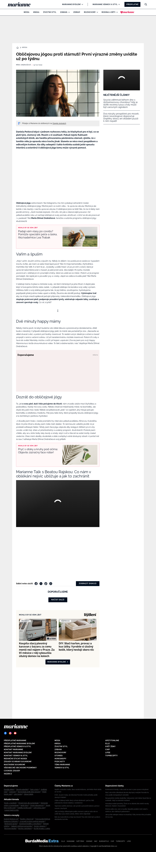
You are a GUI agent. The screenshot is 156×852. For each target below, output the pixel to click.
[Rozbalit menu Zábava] (68, 12)
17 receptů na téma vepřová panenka (32, 821)
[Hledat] (145, 4)
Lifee (107, 753)
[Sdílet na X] (40, 583)
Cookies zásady (12, 771)
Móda (26, 12)
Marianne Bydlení (71, 4)
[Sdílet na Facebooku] (36, 583)
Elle (107, 743)
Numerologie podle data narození (29, 792)
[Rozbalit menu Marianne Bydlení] (82, 4)
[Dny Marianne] (127, 12)
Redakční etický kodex (15, 759)
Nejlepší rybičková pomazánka (21, 826)
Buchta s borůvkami (25, 828)
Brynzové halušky (10, 828)
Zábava (63, 12)
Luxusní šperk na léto (11, 810)
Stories (59, 756)
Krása (36, 12)
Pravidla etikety (9, 789)
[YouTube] (15, 733)
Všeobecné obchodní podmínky (20, 768)
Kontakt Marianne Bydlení (18, 753)
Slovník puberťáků (22, 789)
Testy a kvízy (34, 789)
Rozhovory (90, 12)
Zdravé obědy (28, 794)
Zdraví (76, 12)
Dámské (89, 841)
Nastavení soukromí (14, 765)
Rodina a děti (108, 12)
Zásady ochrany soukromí (17, 762)
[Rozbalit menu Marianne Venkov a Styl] (118, 4)
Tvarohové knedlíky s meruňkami (30, 824)
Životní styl (49, 12)
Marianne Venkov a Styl (105, 4)
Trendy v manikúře (10, 803)
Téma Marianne (62, 765)
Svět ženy (110, 746)
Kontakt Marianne (13, 749)
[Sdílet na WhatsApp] (50, 583)
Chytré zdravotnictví (37, 805)
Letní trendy (18, 794)
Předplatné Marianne (15, 740)
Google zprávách (59, 123)
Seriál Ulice (24, 805)
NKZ (95, 841)
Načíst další (57, 600)
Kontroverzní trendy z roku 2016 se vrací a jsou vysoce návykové (126, 789)
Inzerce (8, 774)
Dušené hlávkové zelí (11, 819)
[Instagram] (10, 733)
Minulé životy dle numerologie (28, 803)
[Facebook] (5, 733)
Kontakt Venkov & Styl (16, 756)
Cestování (12, 792)
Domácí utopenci (40, 826)
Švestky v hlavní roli (26, 819)
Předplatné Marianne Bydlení (19, 743)
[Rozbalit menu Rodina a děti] (116, 12)
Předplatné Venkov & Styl (17, 746)
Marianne (70, 841)
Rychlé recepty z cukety (42, 828)
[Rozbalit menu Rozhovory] (97, 12)
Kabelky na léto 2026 (24, 808)
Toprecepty (111, 756)
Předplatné (132, 4)
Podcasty (60, 762)
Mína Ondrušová (23, 65)
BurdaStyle (104, 841)
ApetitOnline (112, 740)
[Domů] (21, 4)
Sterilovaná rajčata (10, 824)
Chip (107, 749)
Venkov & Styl (62, 768)
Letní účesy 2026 (39, 808)
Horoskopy (60, 759)
